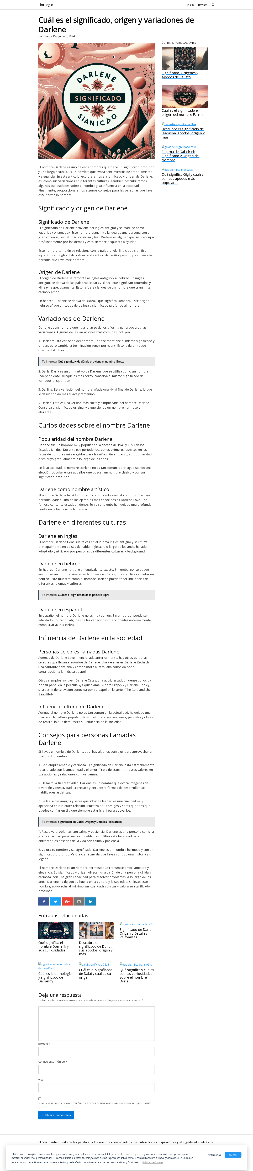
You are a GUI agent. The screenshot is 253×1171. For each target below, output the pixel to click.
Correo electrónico (52, 1061)
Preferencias (214, 1154)
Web (41, 1079)
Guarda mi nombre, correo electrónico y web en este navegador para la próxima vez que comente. (95, 1103)
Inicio (190, 5)
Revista (202, 5)
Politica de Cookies (153, 1162)
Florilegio (45, 5)
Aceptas (233, 1154)
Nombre (44, 1043)
